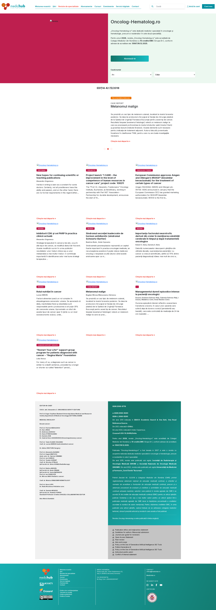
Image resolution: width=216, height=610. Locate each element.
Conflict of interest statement (125, 557)
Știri (54, 6)
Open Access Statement (124, 539)
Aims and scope (121, 544)
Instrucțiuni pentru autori (124, 554)
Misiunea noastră (42, 6)
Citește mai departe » (120, 143)
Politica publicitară (66, 596)
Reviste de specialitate (68, 6)
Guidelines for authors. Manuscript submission (132, 534)
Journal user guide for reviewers (127, 537)
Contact (135, 6)
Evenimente (108, 6)
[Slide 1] (104, 151)
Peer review (119, 542)
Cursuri (97, 6)
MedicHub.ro (150, 577)
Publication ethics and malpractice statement (131, 532)
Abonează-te (130, 58)
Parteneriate (64, 585)
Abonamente (86, 6)
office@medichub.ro (153, 574)
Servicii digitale (122, 6)
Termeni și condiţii (66, 594)
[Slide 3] (111, 151)
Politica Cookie (65, 598)
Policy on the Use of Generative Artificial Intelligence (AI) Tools (138, 547)
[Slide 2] (108, 151)
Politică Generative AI (123, 549)
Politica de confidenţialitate (69, 592)
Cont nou (208, 6)
